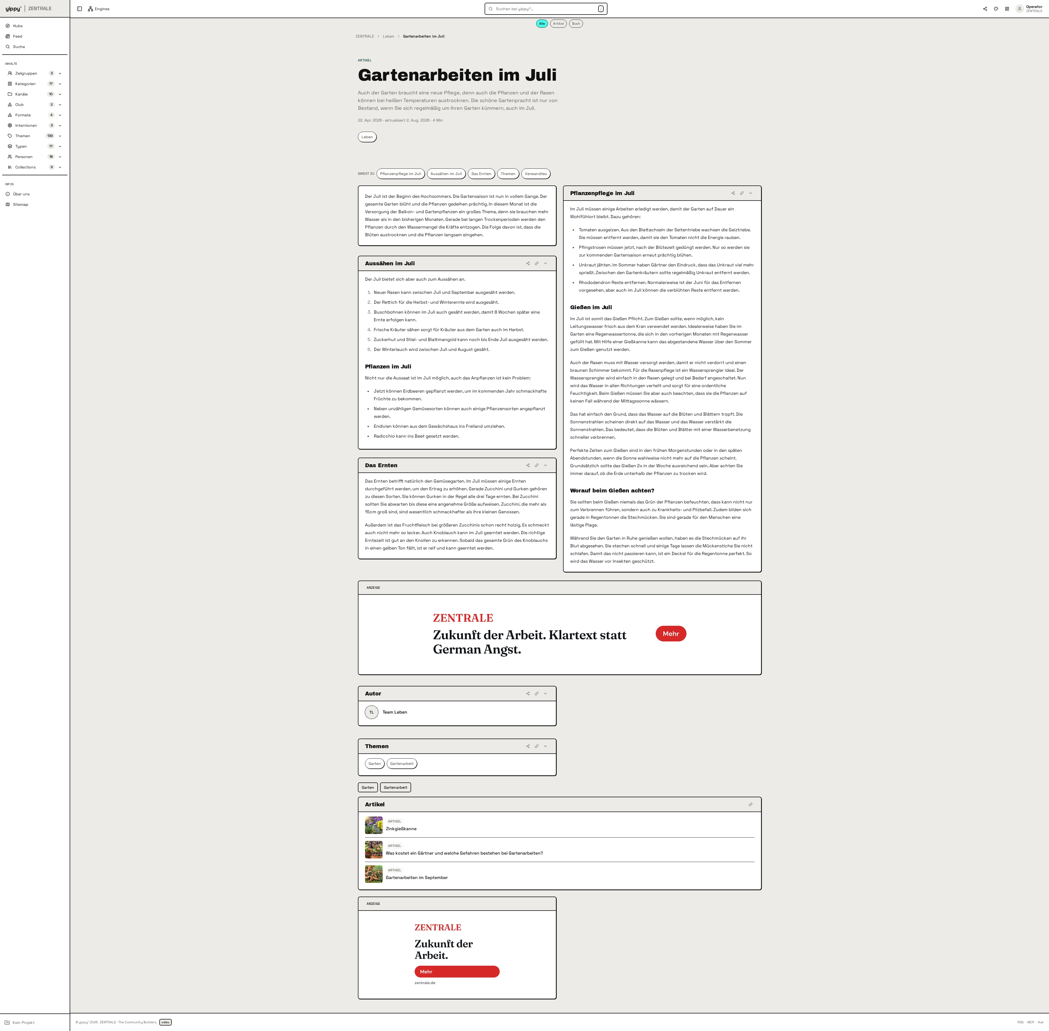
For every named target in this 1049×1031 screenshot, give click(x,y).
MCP (1030, 1022)
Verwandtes (536, 173)
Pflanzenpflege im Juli (400, 173)
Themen (508, 173)
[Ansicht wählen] (1007, 9)
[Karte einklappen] (750, 193)
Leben (388, 36)
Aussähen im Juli (446, 173)
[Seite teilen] (985, 9)
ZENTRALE (365, 36)
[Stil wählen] (996, 9)
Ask (1041, 1022)
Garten (375, 763)
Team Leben (395, 712)
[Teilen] (733, 193)
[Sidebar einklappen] (79, 9)
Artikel (558, 23)
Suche (19, 46)
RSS (1020, 1022)
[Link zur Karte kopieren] (742, 193)
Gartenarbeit (402, 763)
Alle (542, 23)
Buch (576, 23)
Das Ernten (481, 173)
